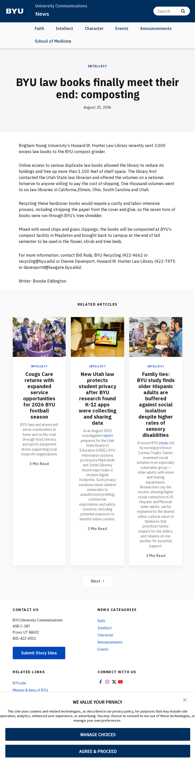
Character (94, 28)
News (42, 13)
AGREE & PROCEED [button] (98, 751)
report (108, 435)
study (163, 443)
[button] (185, 699)
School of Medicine (53, 41)
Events (121, 28)
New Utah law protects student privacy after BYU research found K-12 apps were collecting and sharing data (97, 398)
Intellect (64, 28)
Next (95, 581)
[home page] (15, 11)
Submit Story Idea (39, 652)
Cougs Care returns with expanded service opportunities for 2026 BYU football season (39, 395)
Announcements (156, 28)
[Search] (182, 11)
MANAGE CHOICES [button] (98, 734)
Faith (39, 28)
